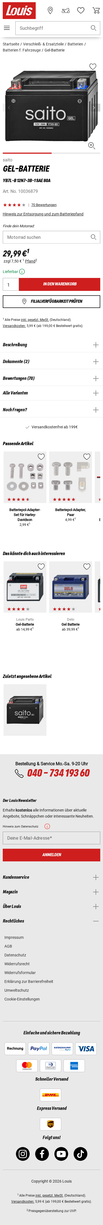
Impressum (14, 937)
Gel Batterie (71, 624)
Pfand (30, 261)
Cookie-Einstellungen (22, 999)
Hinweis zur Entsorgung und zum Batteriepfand (43, 214)
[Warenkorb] (96, 10)
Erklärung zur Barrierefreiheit (28, 981)
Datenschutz (15, 955)
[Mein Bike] (66, 10)
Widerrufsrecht (17, 964)
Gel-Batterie (25, 624)
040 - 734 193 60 (58, 773)
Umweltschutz (16, 990)
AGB (8, 946)
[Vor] (95, 108)
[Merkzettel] (81, 10)
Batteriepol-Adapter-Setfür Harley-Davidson (24, 515)
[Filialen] (50, 10)
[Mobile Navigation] (7, 28)
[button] (93, 28)
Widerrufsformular (20, 972)
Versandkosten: (14, 326)
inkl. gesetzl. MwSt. (35, 320)
